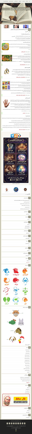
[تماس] (16, 423)
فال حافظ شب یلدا (27, 391)
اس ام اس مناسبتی (11, 1)
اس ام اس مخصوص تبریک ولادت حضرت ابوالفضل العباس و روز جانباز (21, 200)
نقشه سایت (12, 427)
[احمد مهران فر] (25, 26)
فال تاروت (23, 1)
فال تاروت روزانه (27, 349)
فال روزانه (20, 1)
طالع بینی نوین (27, 412)
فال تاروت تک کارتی (27, 355)
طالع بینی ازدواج (25, 75)
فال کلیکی (28, 250)
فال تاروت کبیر (27, 351)
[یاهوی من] (25, 423)
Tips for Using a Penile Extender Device (25, 379)
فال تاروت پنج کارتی (27, 360)
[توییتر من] (14, 423)
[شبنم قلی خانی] (6, 26)
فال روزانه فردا (27, 417)
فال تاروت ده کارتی (27, 365)
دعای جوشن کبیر (27, 243)
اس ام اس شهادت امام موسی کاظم (25, 205)
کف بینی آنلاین (27, 110)
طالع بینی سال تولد (27, 344)
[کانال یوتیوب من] (9, 423)
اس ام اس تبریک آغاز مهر (26, 202)
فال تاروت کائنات (27, 353)
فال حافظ (27, 1)
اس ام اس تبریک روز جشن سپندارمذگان (24, 208)
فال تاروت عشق (27, 367)
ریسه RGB (28, 260)
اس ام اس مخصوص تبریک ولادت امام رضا (24, 203)
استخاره (29, 49)
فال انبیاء (28, 219)
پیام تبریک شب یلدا (27, 392)
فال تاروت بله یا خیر (27, 370)
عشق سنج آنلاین (27, 255)
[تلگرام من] (22, 423)
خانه (29, 1)
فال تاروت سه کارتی (27, 356)
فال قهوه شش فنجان (27, 227)
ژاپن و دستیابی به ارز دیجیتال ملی (25, 380)
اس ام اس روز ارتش (27, 207)
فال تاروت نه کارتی (27, 363)
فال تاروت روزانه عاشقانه (26, 368)
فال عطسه (28, 410)
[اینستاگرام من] (18, 423)
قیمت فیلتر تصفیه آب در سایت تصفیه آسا (24, 377)
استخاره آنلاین (16, 1)
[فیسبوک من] (20, 423)
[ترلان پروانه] (16, 26)
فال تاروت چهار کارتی (27, 358)
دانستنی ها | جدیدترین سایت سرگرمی (20, 9)
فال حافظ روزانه (17, 61)
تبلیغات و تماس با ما (5, 1)
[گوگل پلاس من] (11, 423)
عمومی (26, 194)
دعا (28, 245)
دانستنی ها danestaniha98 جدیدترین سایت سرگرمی (19, 29)
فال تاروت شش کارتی (26, 361)
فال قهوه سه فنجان (27, 226)
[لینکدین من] (7, 423)
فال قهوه (28, 224)
